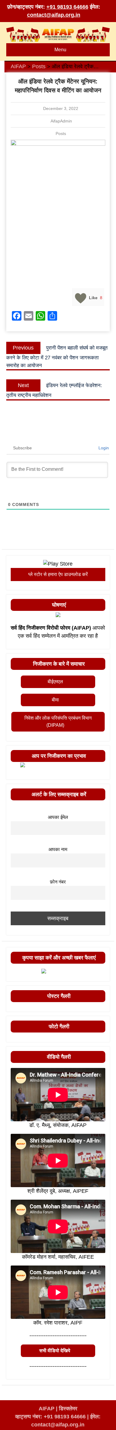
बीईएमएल (55, 681)
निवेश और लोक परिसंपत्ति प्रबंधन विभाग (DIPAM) (58, 721)
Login (103, 447)
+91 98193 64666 (67, 7)
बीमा (55, 699)
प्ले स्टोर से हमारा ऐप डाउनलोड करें (58, 574)
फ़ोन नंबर (58, 881)
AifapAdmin (61, 121)
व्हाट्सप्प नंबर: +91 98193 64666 (50, 1417)
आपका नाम (57, 849)
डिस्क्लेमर (68, 1409)
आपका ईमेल (58, 817)
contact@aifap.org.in (53, 15)
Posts (61, 133)
